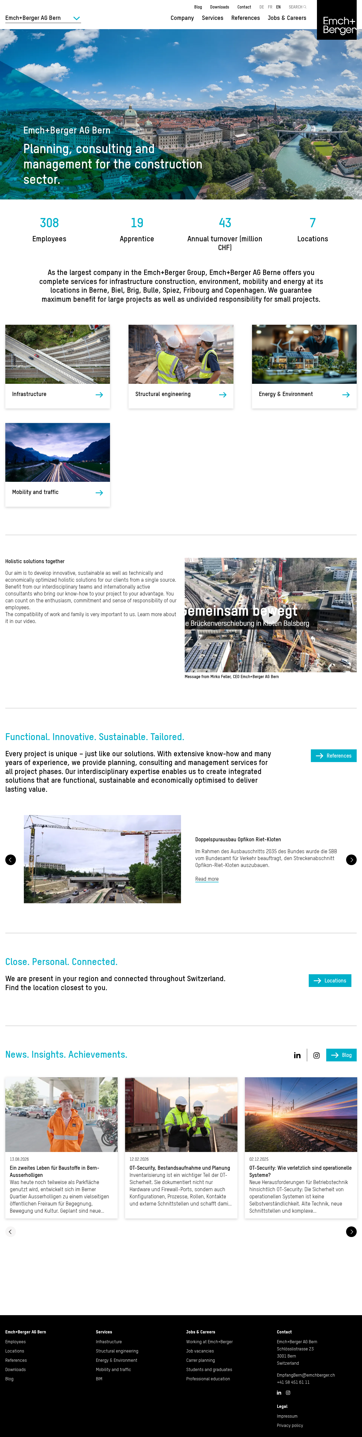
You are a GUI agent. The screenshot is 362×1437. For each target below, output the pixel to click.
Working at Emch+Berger (209, 1341)
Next (351, 860)
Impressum (287, 1416)
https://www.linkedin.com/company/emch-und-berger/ (297, 1055)
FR (270, 7)
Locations (335, 980)
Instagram (288, 1393)
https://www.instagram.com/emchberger (317, 1055)
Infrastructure (29, 394)
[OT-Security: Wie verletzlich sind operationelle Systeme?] (301, 1148)
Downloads (219, 7)
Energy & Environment (286, 394)
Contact (244, 7)
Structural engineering (163, 394)
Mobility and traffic (35, 492)
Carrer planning (200, 1360)
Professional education (208, 1378)
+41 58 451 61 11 (293, 1382)
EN (278, 7)
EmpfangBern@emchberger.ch (306, 1375)
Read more (207, 879)
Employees (15, 1341)
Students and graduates (209, 1369)
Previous (10, 860)
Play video (271, 615)
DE (261, 7)
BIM (99, 1378)
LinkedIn (279, 1392)
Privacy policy (290, 1425)
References (245, 17)
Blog (198, 7)
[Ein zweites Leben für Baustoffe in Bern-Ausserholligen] (61, 1148)
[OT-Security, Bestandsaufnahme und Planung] (181, 1148)
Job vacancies (200, 1351)
